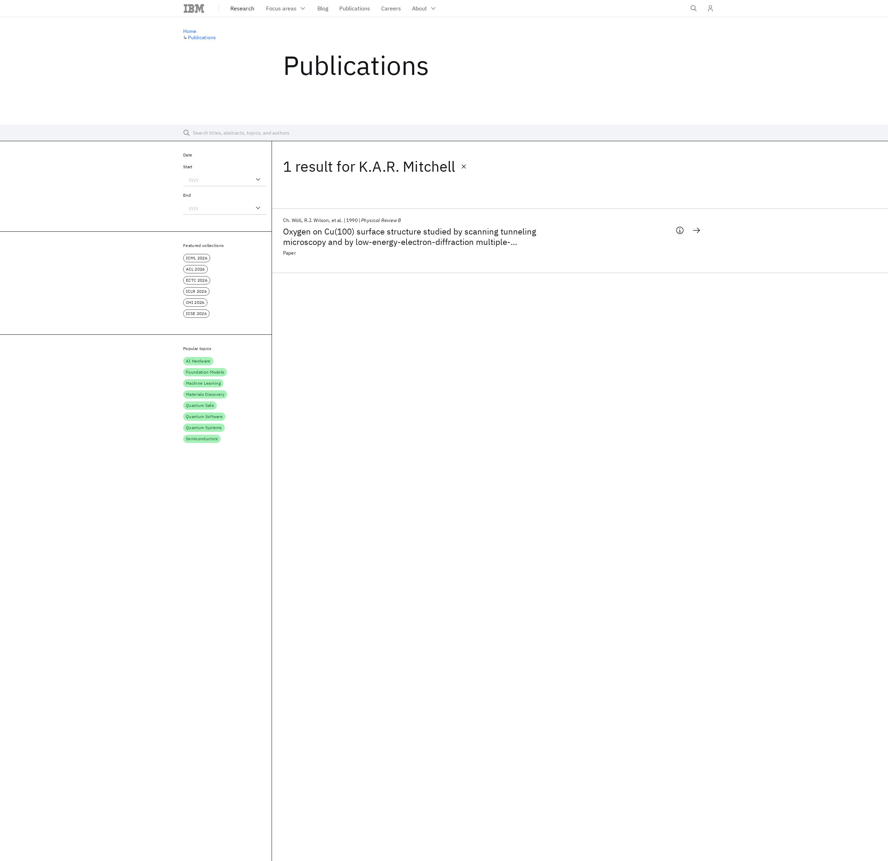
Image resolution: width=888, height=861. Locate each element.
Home (190, 31)
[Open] (258, 179)
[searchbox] (444, 133)
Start (188, 166)
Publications (202, 37)
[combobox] (224, 179)
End (187, 195)
